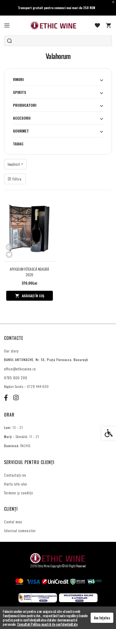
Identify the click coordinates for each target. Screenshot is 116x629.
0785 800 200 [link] (15, 377)
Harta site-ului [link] (15, 483)
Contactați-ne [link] (15, 475)
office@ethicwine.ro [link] (20, 368)
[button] (101, 80)
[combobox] (15, 164)
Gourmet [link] (21, 131)
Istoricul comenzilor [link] (20, 530)
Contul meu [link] (13, 521)
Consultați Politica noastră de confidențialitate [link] (47, 624)
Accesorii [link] (21, 118)
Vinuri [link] (18, 79)
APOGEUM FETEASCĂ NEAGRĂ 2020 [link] (29, 271)
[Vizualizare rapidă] (9, 247)
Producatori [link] (24, 105)
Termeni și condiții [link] (18, 492)
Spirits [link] (19, 92)
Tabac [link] (18, 144)
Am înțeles (102, 617)
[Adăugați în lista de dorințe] (9, 254)
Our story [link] (11, 350)
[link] (7, 25)
